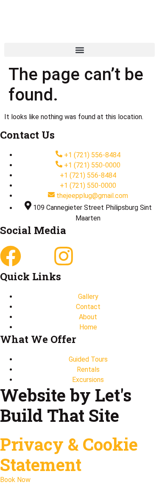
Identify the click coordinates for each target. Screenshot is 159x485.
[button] (79, 50)
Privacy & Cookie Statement (69, 454)
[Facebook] (10, 256)
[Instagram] (63, 256)
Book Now (15, 480)
